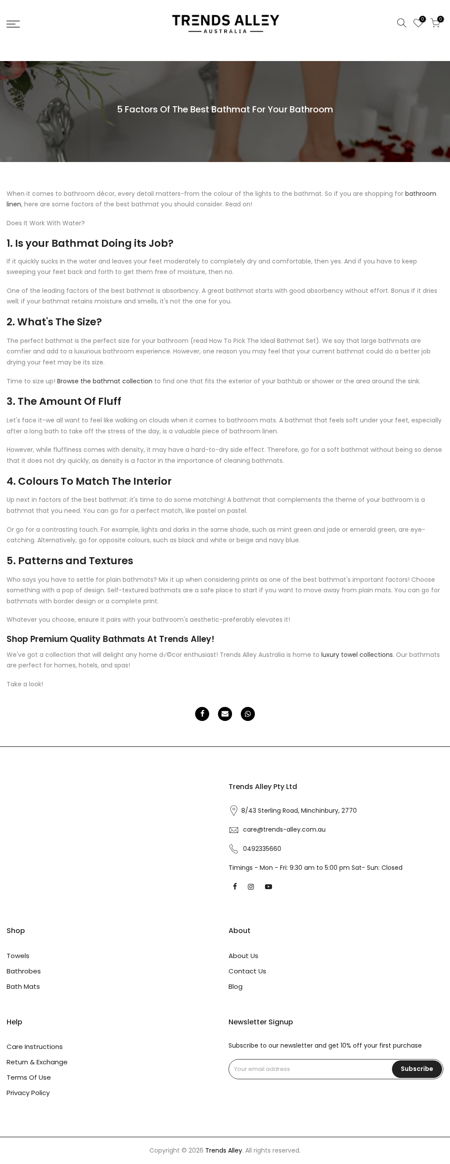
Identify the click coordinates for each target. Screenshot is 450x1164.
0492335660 (262, 848)
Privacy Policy (28, 1092)
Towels (18, 955)
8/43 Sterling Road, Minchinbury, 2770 (299, 810)
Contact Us (247, 971)
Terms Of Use (29, 1077)
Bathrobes (24, 971)
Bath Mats (23, 986)
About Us (243, 955)
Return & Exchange (37, 1062)
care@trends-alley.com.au (284, 829)
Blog (236, 986)
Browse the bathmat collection (104, 381)
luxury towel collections (357, 654)
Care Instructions (35, 1046)
